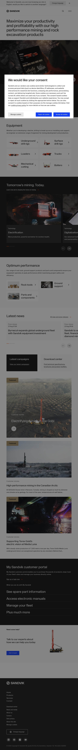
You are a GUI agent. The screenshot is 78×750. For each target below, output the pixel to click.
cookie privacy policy (18, 105)
